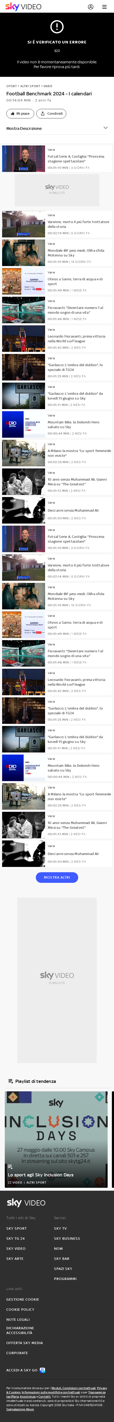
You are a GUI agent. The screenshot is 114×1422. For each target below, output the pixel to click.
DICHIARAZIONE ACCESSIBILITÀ (20, 1330)
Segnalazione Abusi (20, 1409)
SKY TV (60, 1228)
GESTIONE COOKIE (22, 1299)
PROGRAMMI (65, 1279)
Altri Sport (30, 86)
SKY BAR (61, 1259)
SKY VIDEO (16, 1249)
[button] (20, 113)
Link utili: (14, 1289)
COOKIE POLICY (20, 1310)
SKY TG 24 (15, 1239)
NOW (58, 1249)
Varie (47, 86)
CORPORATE (17, 1353)
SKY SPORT (16, 1228)
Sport (11, 86)
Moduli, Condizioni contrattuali (73, 1388)
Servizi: (60, 1218)
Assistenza (28, 1396)
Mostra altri (57, 877)
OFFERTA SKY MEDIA (24, 1343)
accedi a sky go (22, 1370)
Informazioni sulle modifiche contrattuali (51, 1392)
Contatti (44, 1396)
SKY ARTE (15, 1259)
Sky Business (67, 1239)
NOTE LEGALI (18, 1320)
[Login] (90, 7)
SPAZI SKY (63, 1269)
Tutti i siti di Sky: (21, 1218)
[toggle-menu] (104, 7)
